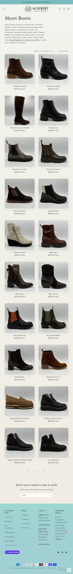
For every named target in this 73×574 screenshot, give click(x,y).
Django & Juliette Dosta (53, 418)
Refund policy (10, 537)
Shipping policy (10, 532)
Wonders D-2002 (53, 86)
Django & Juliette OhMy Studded (20, 460)
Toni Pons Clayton (53, 169)
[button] (4, 9)
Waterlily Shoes (20, 568)
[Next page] (49, 471)
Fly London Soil (20, 335)
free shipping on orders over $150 (24, 40)
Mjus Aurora (53, 294)
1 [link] (23, 471)
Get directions (44, 525)
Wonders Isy (53, 128)
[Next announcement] (69, 2)
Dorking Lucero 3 (53, 377)
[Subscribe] (51, 495)
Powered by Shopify (31, 568)
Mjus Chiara (19, 294)
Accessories (26, 524)
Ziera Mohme (53, 460)
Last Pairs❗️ (26, 528)
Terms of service (11, 545)
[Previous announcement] (4, 2)
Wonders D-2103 (19, 86)
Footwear (25, 515)
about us (58, 539)
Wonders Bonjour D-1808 (19, 128)
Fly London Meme (53, 335)
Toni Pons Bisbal (19, 211)
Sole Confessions (9, 527)
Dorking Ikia (19, 377)
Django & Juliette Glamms (19, 418)
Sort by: (36, 51)
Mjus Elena (53, 252)
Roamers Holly (53, 211)
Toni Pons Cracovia (19, 169)
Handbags (25, 519)
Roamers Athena (20, 252)
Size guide (8, 521)
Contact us (9, 517)
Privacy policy (10, 541)
